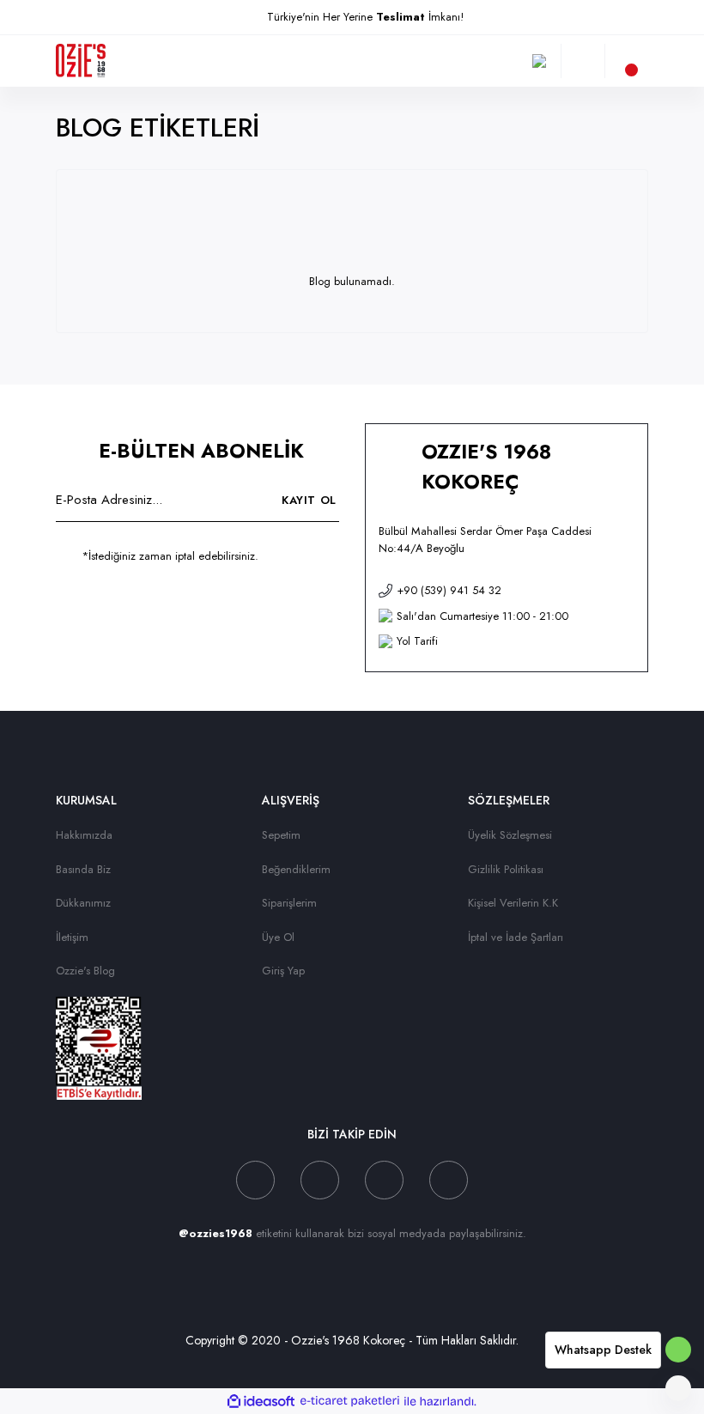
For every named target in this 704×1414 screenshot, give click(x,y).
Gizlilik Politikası (505, 869)
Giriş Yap (283, 970)
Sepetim (281, 835)
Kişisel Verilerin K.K (513, 903)
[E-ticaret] (350, 1401)
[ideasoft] (261, 1401)
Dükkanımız (83, 903)
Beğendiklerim (296, 869)
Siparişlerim (289, 903)
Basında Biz (83, 869)
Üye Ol (278, 937)
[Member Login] (582, 61)
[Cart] (626, 61)
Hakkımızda (84, 835)
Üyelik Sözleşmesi (510, 835)
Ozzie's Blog (85, 970)
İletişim (72, 937)
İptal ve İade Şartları (515, 937)
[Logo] (81, 59)
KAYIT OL (309, 500)
